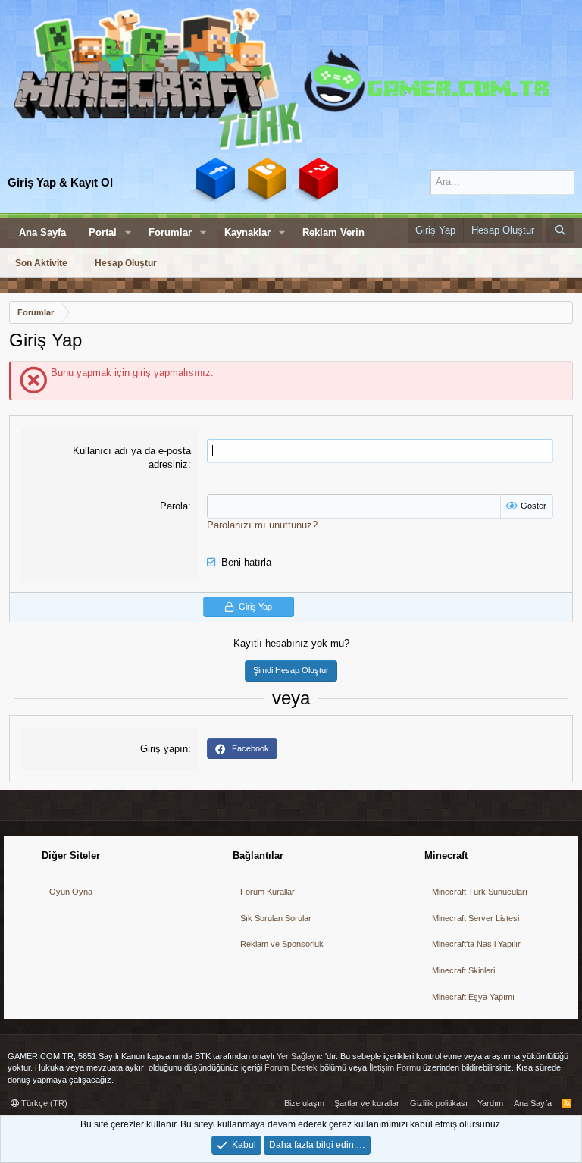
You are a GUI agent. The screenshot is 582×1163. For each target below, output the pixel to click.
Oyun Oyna (70, 891)
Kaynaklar (247, 232)
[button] (128, 233)
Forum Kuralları (268, 891)
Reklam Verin (333, 232)
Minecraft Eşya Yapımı (473, 997)
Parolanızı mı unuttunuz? (262, 525)
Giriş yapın (164, 748)
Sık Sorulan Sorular (275, 918)
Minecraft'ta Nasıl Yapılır (476, 943)
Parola (174, 506)
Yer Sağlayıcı (301, 1056)
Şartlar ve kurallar (366, 1103)
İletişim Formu (395, 1067)
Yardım (490, 1103)
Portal (103, 232)
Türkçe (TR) (43, 1103)
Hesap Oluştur (126, 263)
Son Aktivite (41, 263)
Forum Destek (291, 1067)
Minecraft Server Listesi (475, 918)
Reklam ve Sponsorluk (282, 943)
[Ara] (560, 230)
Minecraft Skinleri (463, 970)
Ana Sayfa (42, 232)
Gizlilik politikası (439, 1103)
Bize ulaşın (304, 1103)
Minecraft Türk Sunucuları (479, 891)
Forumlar (170, 232)
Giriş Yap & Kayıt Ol (60, 182)
